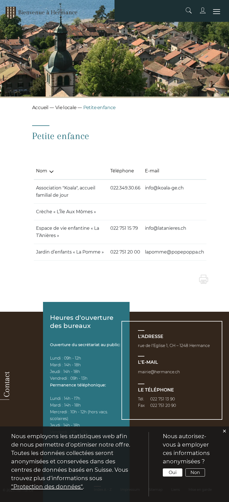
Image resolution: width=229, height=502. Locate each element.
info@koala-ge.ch (164, 188)
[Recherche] (188, 10)
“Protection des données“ (47, 486)
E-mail (152, 170)
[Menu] (216, 14)
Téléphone (122, 170)
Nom (41, 170)
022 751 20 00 (125, 252)
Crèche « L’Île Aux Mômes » (66, 211)
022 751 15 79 (124, 228)
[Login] (202, 10)
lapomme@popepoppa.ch (174, 252)
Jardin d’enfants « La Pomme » (70, 252)
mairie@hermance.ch (159, 371)
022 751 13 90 (162, 399)
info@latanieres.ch (165, 228)
